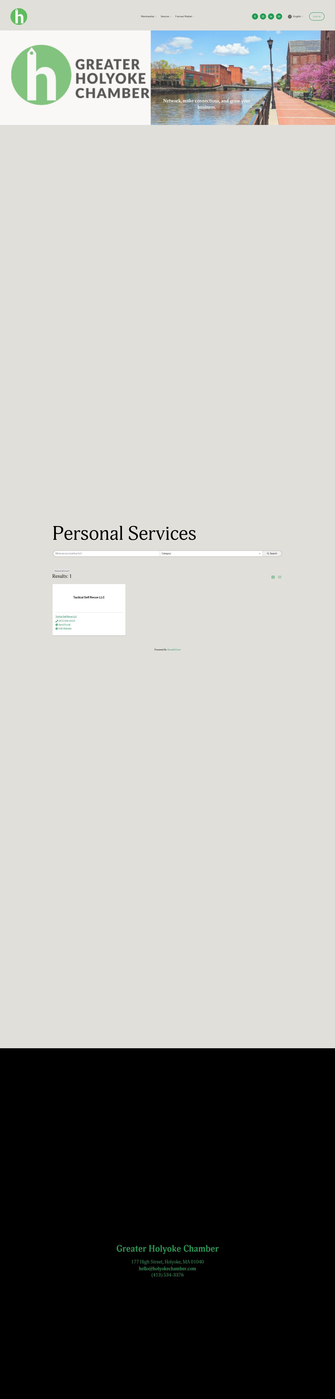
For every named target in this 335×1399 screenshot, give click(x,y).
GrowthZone (174, 649)
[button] (273, 577)
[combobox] (211, 554)
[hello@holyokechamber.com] (279, 16)
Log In (317, 16)
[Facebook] (255, 16)
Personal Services (61, 571)
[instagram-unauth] (263, 16)
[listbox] (295, 16)
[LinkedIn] (271, 16)
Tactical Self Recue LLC (66, 616)
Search (273, 553)
